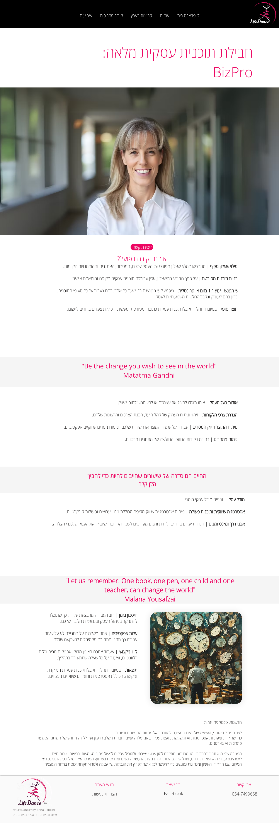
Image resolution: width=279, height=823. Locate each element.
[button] (164, 13)
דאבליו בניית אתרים (24, 815)
